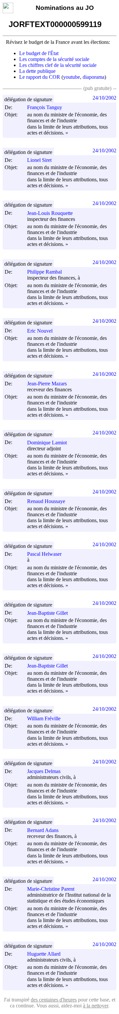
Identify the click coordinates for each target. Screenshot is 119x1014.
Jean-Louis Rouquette (50, 213)
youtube (71, 77)
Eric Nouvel (40, 331)
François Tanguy (44, 107)
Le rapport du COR (39, 77)
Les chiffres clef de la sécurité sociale (58, 65)
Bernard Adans (43, 830)
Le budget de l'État (39, 53)
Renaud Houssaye (46, 501)
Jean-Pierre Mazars (47, 383)
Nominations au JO (65, 7)
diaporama (93, 77)
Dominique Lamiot (47, 442)
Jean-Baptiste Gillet (47, 613)
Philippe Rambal (44, 272)
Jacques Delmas (43, 771)
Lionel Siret (39, 160)
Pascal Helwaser (44, 554)
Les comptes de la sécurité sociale (54, 59)
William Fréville (43, 718)
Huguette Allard (43, 954)
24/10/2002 (104, 98)
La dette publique (37, 71)
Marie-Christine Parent (50, 889)
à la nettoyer (95, 1005)
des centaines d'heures (54, 999)
